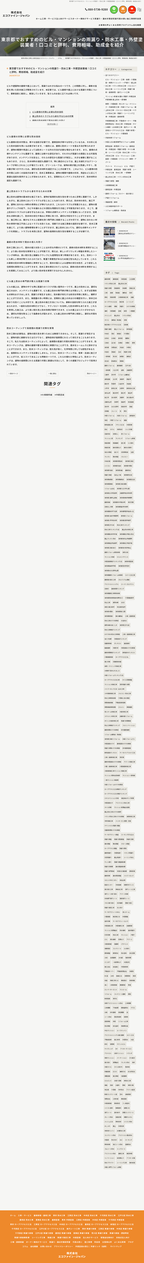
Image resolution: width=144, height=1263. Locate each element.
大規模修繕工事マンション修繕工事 (116, 771)
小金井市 (121, 384)
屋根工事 (121, 1153)
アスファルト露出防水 (125, 1135)
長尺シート (108, 1112)
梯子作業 (131, 502)
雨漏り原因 (123, 848)
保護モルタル (128, 1117)
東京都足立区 (131, 479)
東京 (130, 293)
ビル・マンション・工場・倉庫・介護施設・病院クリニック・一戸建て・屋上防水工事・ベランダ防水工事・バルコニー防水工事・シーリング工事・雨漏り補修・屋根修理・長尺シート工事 (120, 85)
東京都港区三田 (120, 611)
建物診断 (132, 871)
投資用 (126, 1017)
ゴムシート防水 (109, 1149)
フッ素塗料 (126, 1103)
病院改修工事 (131, 816)
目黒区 (120, 343)
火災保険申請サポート (114, 206)
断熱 (133, 343)
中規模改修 (124, 967)
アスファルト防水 (110, 1153)
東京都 (107, 347)
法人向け (120, 907)
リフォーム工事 (123, 1021)
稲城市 (123, 402)
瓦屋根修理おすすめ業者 (112, 830)
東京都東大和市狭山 (124, 548)
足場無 (107, 411)
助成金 (118, 293)
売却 (111, 1085)
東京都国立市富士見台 (127, 534)
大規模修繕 (108, 944)
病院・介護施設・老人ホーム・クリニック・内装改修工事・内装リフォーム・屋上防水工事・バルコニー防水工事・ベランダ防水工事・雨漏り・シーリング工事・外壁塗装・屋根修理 (120, 110)
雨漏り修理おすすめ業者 (112, 748)
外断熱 (131, 971)
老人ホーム (126, 912)
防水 (106, 429)
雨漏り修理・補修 (112, 181)
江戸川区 (128, 365)
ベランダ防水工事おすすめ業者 (114, 816)
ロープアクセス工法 (111, 302)
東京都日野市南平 (125, 520)
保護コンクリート (128, 1112)
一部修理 (107, 370)
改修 (114, 1021)
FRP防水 (121, 1090)
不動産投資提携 (120, 702)
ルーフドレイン (122, 1030)
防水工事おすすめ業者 (111, 621)
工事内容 (115, 1099)
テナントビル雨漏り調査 (112, 826)
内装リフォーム (122, 416)
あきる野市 (114, 407)
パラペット (124, 944)
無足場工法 (116, 917)
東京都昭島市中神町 (122, 507)
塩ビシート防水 (118, 1144)
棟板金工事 (119, 889)
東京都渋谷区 (117, 466)
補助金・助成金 (116, 320)
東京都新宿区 (109, 616)
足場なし (115, 434)
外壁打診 (115, 648)
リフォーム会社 (109, 488)
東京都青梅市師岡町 (126, 498)
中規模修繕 (108, 1103)
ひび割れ (126, 948)
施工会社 (107, 967)
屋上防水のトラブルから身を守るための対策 (52, 116)
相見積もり (120, 1158)
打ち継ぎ (132, 1058)
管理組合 (115, 1062)
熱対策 (122, 757)
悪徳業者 (122, 985)
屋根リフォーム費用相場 (112, 552)
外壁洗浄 (121, 1126)
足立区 (107, 361)
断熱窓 (120, 338)
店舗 (132, 297)
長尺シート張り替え (111, 894)
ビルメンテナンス (122, 557)
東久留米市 (130, 397)
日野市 (122, 388)
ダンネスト (117, 643)
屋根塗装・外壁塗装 (113, 189)
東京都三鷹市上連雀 (111, 498)
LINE (114, 11)
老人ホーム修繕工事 (111, 712)
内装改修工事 (124, 712)
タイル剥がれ (118, 1067)
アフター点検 (131, 1158)
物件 (133, 1062)
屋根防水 (128, 470)
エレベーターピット (111, 989)
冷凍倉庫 (118, 885)
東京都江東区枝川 (110, 548)
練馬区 (129, 356)
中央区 (107, 334)
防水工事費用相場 (110, 698)
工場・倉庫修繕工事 (129, 634)
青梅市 (122, 379)
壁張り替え (128, 903)
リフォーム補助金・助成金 (115, 210)
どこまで (107, 962)
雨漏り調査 (108, 839)
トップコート (121, 1149)
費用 (106, 297)
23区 (106, 958)
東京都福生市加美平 (111, 543)
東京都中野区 (128, 466)
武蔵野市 (129, 370)
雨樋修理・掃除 (111, 202)
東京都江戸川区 (109, 525)
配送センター (109, 885)
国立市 (123, 393)
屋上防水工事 (122, 283)
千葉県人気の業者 (123, 698)
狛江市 (107, 397)
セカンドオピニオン (111, 880)
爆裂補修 (129, 707)
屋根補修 (120, 365)
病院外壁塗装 (129, 561)
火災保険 (132, 279)
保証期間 (121, 1012)
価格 (106, 1085)
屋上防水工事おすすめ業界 (113, 812)
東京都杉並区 (109, 470)
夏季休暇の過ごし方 (111, 625)
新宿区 (119, 334)
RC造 (106, 976)
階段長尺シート (124, 898)
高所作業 (107, 921)
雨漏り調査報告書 (119, 862)
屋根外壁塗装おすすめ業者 (113, 762)
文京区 (107, 338)
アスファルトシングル (111, 584)
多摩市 (116, 402)
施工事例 (117, 1040)
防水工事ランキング (123, 525)
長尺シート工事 (130, 889)
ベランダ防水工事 (110, 283)
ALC (121, 1140)
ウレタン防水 (125, 1062)
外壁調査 (125, 917)
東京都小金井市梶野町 (111, 516)
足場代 (107, 589)
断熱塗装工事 (109, 425)
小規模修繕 (113, 985)
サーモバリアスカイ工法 (127, 753)
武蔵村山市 (108, 402)
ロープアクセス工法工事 (112, 680)
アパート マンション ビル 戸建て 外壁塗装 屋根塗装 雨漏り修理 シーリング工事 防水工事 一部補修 (120, 169)
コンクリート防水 (110, 1135)
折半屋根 (113, 1012)
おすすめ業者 (131, 306)
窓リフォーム (125, 434)
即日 (125, 411)
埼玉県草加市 (121, 607)
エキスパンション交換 (112, 798)
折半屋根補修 (125, 730)
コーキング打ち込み (127, 835)
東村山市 (107, 393)
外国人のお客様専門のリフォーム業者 (120, 142)
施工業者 (115, 1076)
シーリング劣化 (129, 857)
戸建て (133, 935)
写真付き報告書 (122, 871)
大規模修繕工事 (111, 185)
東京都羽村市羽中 (123, 566)
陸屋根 (116, 944)
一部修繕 (107, 356)
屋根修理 (107, 279)
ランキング (119, 438)
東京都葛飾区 (109, 484)
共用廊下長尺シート (111, 898)
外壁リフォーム (109, 416)
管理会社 (107, 1099)
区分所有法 (131, 1071)
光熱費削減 (124, 452)
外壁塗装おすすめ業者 (128, 648)
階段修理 (128, 958)
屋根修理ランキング (117, 589)
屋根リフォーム (109, 365)
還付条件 (117, 1112)
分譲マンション (119, 1053)
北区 (119, 352)
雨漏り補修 (108, 329)
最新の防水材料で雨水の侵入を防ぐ (48, 120)
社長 (132, 452)
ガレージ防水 (109, 1117)
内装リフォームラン (129, 739)
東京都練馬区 (120, 479)
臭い (106, 985)
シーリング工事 (122, 1163)
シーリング (129, 302)
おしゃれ (107, 1126)
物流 (106, 420)
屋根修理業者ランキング (112, 652)
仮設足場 (118, 1117)
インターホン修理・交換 (123, 821)
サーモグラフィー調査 (111, 835)
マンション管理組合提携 (121, 807)
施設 (125, 420)
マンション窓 (109, 438)
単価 (129, 985)
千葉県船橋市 (129, 598)
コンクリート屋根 (119, 994)
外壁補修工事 (120, 926)
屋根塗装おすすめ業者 (124, 744)
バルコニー (124, 457)
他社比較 (122, 880)
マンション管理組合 (111, 930)
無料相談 (132, 1163)
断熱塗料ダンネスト (129, 652)
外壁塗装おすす (109, 744)
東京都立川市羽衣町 (111, 493)
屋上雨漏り (117, 857)
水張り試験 (117, 1081)
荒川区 (115, 356)
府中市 (113, 375)
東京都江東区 (129, 461)
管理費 (112, 1044)
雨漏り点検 (127, 352)
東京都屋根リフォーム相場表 (114, 575)
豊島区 (113, 352)
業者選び (124, 980)
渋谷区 (122, 347)
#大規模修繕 (46, 394)
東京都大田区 (109, 611)
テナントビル (121, 1044)
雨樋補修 (115, 443)
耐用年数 (132, 980)
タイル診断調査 (127, 680)
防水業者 (107, 1026)
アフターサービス (125, 1049)
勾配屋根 (124, 1076)
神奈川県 (131, 1085)
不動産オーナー (109, 971)
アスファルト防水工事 (122, 803)
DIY (117, 1049)
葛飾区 (122, 361)
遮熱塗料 (132, 416)
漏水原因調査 (117, 876)
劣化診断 (132, 953)
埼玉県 (107, 1090)
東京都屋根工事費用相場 (112, 593)
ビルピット (108, 1081)
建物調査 (107, 953)
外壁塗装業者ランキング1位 (113, 561)
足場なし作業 (109, 507)
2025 (122, 602)
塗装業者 (107, 1021)
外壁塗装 (124, 279)
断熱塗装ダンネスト (111, 753)
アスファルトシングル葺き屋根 (114, 1035)
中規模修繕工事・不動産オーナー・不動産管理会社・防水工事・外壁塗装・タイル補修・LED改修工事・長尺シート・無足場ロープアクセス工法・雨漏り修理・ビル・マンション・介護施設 (120, 127)
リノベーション (109, 1158)
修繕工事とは (114, 980)
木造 (132, 1040)
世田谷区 (114, 347)
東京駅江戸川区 (124, 625)
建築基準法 (124, 1008)
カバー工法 (130, 1035)
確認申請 (129, 1153)
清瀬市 (122, 397)
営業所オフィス (129, 885)
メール (123, 11)
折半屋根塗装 (127, 748)
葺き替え (107, 1062)
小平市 (107, 388)
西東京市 (124, 407)
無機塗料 (118, 1108)
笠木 (121, 1094)
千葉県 (113, 1090)
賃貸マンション (109, 1058)
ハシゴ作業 (128, 429)
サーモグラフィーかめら (112, 912)
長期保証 (107, 948)
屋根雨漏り (108, 853)
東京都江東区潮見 (121, 484)
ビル (106, 939)
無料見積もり (117, 447)
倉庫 (111, 293)
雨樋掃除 (117, 288)
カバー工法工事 (130, 575)
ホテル (112, 429)
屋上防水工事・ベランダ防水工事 (118, 177)
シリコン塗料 (109, 1108)
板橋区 (122, 356)
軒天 (106, 1044)
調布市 (107, 384)
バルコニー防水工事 (124, 693)
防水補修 (122, 930)
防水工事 (115, 935)
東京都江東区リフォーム (112, 739)
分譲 (106, 1012)
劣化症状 (115, 1026)
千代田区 (126, 334)
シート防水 (108, 1017)
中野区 (129, 347)
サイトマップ (116, 1246)
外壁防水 (125, 1040)
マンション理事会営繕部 (112, 775)
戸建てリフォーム (112, 198)
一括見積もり (117, 962)
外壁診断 (129, 425)
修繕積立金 (124, 1026)
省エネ (116, 452)
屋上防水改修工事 (127, 529)
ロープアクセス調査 (111, 848)
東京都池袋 (119, 470)
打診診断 (107, 935)
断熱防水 (115, 953)
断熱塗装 (129, 329)
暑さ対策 (107, 662)
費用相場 (107, 1144)
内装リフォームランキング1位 (114, 675)
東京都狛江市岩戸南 (126, 543)
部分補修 (113, 939)
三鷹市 (107, 375)
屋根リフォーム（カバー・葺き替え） (120, 193)
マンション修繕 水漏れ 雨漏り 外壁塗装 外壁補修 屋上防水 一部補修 (120, 98)
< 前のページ (13, 373)
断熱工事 (114, 388)
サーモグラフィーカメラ (120, 921)
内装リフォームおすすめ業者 (114, 784)
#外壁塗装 (59, 394)
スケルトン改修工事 (111, 716)
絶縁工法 (119, 976)
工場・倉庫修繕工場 (111, 757)
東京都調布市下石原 (111, 511)
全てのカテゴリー (112, 75)
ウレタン (107, 457)
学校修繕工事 (109, 821)
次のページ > (91, 373)
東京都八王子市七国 (123, 488)
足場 (125, 320)
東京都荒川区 (128, 475)
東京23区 (125, 552)
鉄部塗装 (107, 998)
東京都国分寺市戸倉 (111, 534)
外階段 (107, 1140)
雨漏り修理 (108, 288)
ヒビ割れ (131, 443)
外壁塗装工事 (109, 926)
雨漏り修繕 (108, 475)
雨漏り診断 (130, 839)
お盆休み (124, 621)
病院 (125, 311)
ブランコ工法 (120, 425)
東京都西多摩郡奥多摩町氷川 (114, 598)
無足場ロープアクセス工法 (113, 325)
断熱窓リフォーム (126, 516)
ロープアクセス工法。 (122, 657)
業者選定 (124, 1099)
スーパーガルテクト (127, 584)
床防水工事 (127, 1081)
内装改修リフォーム (113, 137)
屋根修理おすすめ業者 (111, 730)
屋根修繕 (107, 502)
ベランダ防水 (127, 315)
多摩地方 (120, 429)
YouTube (132, 11)
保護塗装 (107, 1076)
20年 (112, 976)
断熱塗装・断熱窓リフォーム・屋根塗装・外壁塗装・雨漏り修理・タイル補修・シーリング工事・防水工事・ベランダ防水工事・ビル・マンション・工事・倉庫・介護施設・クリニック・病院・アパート (120, 154)
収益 (106, 980)
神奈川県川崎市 (109, 607)
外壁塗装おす (109, 803)
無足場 (122, 302)
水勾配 (121, 958)
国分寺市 (115, 393)
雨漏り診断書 (109, 866)
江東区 (107, 343)
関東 (124, 1085)
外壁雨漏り (117, 853)
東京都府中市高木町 (119, 502)
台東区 (113, 338)
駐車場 (127, 1067)
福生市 (130, 393)
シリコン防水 (128, 1122)
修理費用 (127, 976)
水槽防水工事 (121, 1131)
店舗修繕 (129, 926)
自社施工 (115, 967)
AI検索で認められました (112, 671)
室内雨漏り (131, 930)
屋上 (114, 1126)
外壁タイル (108, 1067)
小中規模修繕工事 (110, 693)
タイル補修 (108, 306)
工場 (106, 293)
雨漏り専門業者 (109, 871)
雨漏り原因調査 (119, 839)
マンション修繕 (109, 557)
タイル (107, 320)
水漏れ (118, 1085)
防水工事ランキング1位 (112, 529)
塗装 (119, 311)
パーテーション (122, 1058)
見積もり (121, 939)
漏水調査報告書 (120, 866)
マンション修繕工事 (111, 684)
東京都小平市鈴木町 (111, 520)
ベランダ (129, 1053)
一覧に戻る (52, 373)
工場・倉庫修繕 (130, 616)
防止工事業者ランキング (112, 725)
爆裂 (115, 306)
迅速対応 (107, 434)
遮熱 (122, 370)
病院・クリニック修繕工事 (113, 666)
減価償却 (128, 1094)
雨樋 (130, 407)
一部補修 (132, 311)
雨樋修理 (113, 297)
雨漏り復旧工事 (109, 907)
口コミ (115, 1071)
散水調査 (115, 844)
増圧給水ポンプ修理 (127, 798)
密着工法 (126, 1108)
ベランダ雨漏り (129, 853)
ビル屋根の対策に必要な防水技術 (47, 111)
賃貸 (134, 976)
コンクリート (117, 948)
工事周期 (128, 1003)
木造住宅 (126, 962)
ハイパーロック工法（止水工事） (115, 689)
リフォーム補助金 (123, 375)
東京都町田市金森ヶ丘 (127, 511)
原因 (129, 994)
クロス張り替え (109, 903)
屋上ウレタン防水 (110, 539)
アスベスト (108, 1053)
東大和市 (114, 397)
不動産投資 (108, 1040)
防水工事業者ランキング (112, 630)
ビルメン (121, 707)
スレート (114, 411)
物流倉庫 (131, 402)
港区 (112, 334)
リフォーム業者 (130, 438)
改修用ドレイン (109, 1131)
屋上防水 (117, 315)
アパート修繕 (124, 894)
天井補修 (120, 903)
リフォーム (108, 994)
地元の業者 (108, 452)
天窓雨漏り (108, 857)
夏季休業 (115, 602)
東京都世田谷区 (118, 461)
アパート (129, 939)
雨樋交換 (107, 447)
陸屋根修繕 (108, 643)
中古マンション (109, 1030)
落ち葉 (123, 443)
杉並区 (107, 352)
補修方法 (122, 1071)
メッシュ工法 (109, 1122)
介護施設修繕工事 (125, 766)
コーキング (128, 1140)
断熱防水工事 (131, 388)
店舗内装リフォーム (126, 716)
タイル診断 (108, 807)
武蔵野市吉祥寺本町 (126, 493)
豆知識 (126, 325)
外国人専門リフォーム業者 (113, 1167)
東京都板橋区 (109, 479)
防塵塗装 (107, 1071)
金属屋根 (113, 958)
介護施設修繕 (109, 657)
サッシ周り (108, 862)
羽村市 (107, 407)
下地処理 (115, 1008)
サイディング (109, 1049)
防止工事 (107, 602)
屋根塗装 (115, 279)
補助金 (125, 293)
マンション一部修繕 (129, 775)
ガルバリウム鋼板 (123, 580)
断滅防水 (114, 361)
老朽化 (115, 998)
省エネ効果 (108, 639)
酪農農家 (107, 648)
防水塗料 (124, 953)
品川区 (113, 343)
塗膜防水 (128, 1144)
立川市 (115, 379)
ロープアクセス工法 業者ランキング (116, 794)
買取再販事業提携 (110, 707)
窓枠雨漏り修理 (124, 684)
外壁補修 (113, 311)
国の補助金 (119, 616)
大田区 (127, 343)
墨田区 (127, 338)
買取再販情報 (109, 702)
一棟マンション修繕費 (111, 780)
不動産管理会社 (122, 971)
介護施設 (107, 917)
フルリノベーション (129, 725)
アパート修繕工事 (129, 762)
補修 (106, 311)
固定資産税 (117, 1017)
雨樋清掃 (107, 443)
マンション (124, 935)
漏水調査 (107, 844)
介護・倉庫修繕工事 (111, 766)
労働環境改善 (117, 662)
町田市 (113, 384)
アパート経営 (130, 1090)
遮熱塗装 (107, 379)
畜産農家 (126, 643)
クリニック (108, 315)
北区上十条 (117, 475)
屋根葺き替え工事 (110, 580)
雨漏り (122, 306)
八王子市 (115, 370)
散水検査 (115, 457)
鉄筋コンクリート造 (111, 1094)
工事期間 (107, 1008)
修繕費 (125, 288)
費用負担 (117, 1103)
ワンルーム (123, 989)
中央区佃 (107, 461)
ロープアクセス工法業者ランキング (116, 789)
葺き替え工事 (109, 889)
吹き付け (114, 1140)
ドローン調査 (125, 844)
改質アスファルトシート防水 (114, 1003)
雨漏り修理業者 (126, 721)
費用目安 (118, 1122)
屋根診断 (107, 876)
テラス (133, 1008)
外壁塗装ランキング (120, 639)
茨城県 (129, 384)
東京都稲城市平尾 (110, 566)
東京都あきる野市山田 (111, 570)
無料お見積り (128, 447)
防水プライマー (109, 1163)
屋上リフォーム (119, 329)
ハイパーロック (129, 876)
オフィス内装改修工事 (111, 721)
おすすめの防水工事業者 (112, 634)
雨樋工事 (132, 288)
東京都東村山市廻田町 (125, 539)
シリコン (107, 466)
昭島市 (129, 379)
